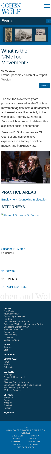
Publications (17, 287)
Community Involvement (15, 316)
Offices (8, 395)
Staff (6, 350)
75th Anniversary (11, 314)
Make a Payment (11, 340)
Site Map (16, 444)
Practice (9, 354)
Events (12, 279)
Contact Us (34, 441)
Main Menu (47, 6)
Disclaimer (33, 444)
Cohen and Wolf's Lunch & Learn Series (22, 385)
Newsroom (10, 359)
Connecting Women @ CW (16, 327)
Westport (8, 403)
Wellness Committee (13, 329)
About (7, 308)
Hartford (7, 408)
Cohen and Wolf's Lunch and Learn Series (23, 324)
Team (7, 345)
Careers (9, 372)
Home (25, 427)
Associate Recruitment (14, 377)
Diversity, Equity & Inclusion (16, 322)
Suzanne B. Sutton (13, 248)
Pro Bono (8, 319)
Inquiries (9, 413)
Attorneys (8, 347)
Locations (8, 337)
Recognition (9, 332)
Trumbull (8, 405)
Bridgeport (8, 397)
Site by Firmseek (25, 447)
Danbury (8, 400)
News (10, 270)
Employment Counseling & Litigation (24, 199)
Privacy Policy (10, 335)
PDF (49, 21)
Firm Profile (9, 311)
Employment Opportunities (16, 387)
